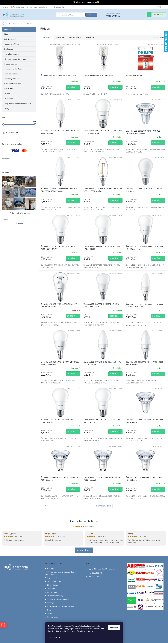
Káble (6, 34)
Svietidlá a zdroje (10, 64)
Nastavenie (55, 637)
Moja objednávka (58, 7)
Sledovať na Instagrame (21, 213)
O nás (49, 610)
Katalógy (50, 603)
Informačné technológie (13, 69)
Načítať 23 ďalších (103, 506)
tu (92, 631)
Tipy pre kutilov (52, 617)
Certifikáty (51, 589)
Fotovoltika (8, 99)
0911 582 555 (97, 573)
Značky (6, 109)
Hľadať (91, 15)
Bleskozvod (8, 49)
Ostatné (7, 94)
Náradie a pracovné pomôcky (15, 59)
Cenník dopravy (52, 592)
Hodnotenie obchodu (84, 521)
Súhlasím (114, 627)
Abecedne (90, 37)
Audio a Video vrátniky (12, 84)
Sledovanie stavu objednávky (58, 599)
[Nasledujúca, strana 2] (159, 506)
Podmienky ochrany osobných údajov (60, 606)
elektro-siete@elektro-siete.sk (103, 569)
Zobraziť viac (84, 550)
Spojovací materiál (11, 74)
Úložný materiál (10, 39)
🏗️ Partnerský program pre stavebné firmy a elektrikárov (30, 7)
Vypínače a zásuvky (11, 54)
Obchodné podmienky (55, 596)
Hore (46, 506)
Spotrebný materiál (11, 79)
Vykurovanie (8, 89)
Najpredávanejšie (75, 37)
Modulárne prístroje (11, 44)
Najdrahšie (60, 37)
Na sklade (12, 133)
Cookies (50, 613)
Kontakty (5, 7)
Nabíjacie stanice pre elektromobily (17, 104)
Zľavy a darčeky (53, 585)
